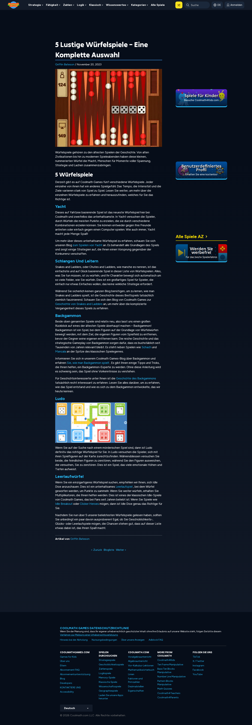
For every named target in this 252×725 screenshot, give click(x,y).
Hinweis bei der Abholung (74, 639)
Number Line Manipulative (171, 676)
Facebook (198, 669)
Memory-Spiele (107, 677)
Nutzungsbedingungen (104, 639)
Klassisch (95, 5)
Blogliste (109, 549)
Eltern (63, 665)
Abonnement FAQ (70, 669)
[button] (178, 5)
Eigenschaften (136, 690)
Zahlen (67, 5)
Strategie (34, 5)
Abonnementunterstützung (75, 674)
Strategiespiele (107, 660)
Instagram (198, 665)
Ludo (60, 398)
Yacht (60, 206)
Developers (66, 683)
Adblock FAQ (156, 639)
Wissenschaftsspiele (110, 686)
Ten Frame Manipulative (170, 664)
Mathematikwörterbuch (141, 669)
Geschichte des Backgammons (136, 378)
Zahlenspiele (105, 668)
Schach (146, 347)
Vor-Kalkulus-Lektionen (141, 665)
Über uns (65, 661)
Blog (62, 678)
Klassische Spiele (108, 682)
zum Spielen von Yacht (87, 245)
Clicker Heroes (89, 503)
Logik (80, 5)
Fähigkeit (52, 5)
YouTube (197, 674)
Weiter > (121, 549)
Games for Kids (68, 656)
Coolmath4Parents (168, 697)
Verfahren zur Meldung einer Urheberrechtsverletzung (89, 634)
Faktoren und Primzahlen (135, 680)
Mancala (60, 351)
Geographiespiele (108, 690)
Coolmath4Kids (166, 660)
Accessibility (67, 691)
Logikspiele (105, 673)
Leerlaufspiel (124, 486)
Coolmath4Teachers (168, 693)
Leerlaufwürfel (69, 476)
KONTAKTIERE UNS (70, 687)
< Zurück (96, 549)
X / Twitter (198, 661)
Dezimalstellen (136, 686)
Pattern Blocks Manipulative (165, 683)
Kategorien (138, 5)
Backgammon (68, 315)
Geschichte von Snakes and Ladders (79, 304)
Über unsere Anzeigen (133, 639)
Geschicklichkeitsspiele (111, 664)
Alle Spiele (158, 5)
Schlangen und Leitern (76, 260)
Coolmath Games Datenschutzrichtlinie (94, 628)
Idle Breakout (64, 503)
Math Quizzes (164, 688)
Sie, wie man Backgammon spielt (88, 362)
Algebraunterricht (138, 661)
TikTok (196, 656)
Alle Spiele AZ (190, 236)
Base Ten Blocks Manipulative (166, 670)
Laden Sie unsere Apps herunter (111, 697)
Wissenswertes (116, 5)
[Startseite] (13, 4)
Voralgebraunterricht (139, 656)
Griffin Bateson (64, 64)
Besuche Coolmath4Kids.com (201, 100)
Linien (131, 674)
